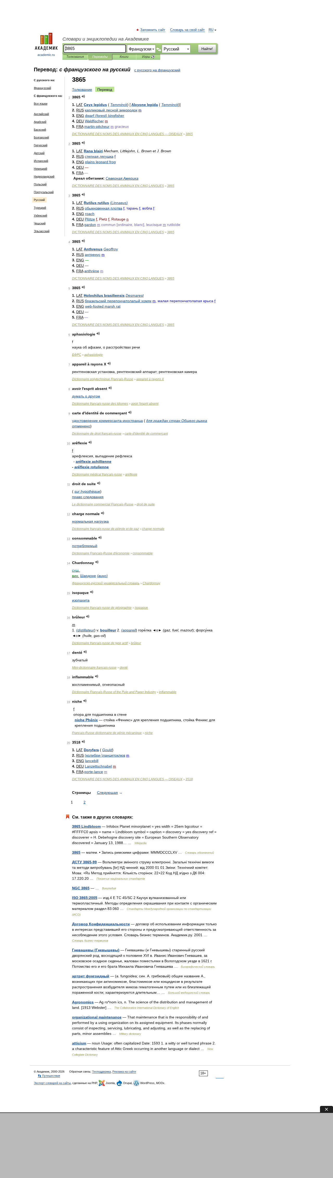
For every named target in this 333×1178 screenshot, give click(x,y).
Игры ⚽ (148, 57)
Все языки (40, 103)
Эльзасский (41, 231)
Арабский (40, 121)
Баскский (40, 129)
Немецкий (40, 168)
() (104, 115)
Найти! (207, 49)
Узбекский (40, 215)
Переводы (100, 57)
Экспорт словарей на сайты (52, 1083)
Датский (39, 153)
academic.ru (46, 55)
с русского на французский (157, 70)
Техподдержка (101, 1071)
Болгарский (41, 137)
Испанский (41, 160)
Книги (124, 57)
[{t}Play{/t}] (83, 96)
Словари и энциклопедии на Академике (105, 39)
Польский (40, 184)
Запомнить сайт (153, 30)
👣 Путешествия (49, 1075)
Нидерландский (44, 176)
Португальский (44, 192)
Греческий (40, 145)
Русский (39, 199)
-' (101, 553)
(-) (105, 755)
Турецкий (40, 207)
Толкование (82, 89)
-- (94, 667)
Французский (42, 88)
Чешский (40, 223)
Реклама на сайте (124, 1071)
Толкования (75, 57)
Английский (41, 114)
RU (211, 30)
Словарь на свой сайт (187, 30)
